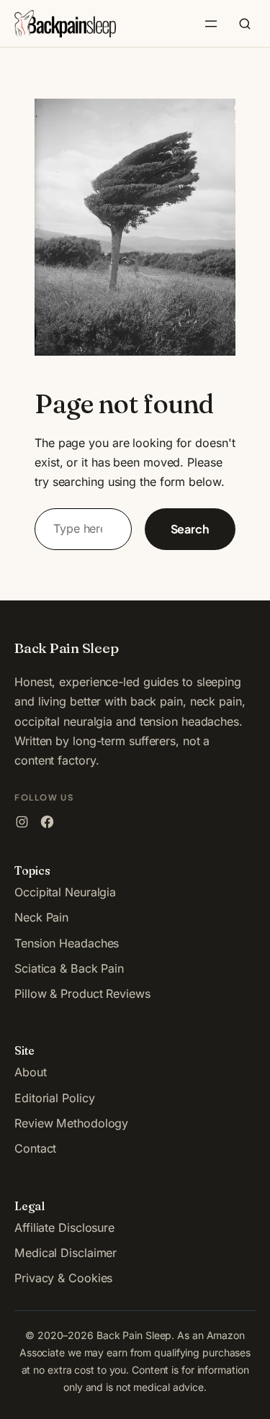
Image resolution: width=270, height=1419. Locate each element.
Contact (35, 1148)
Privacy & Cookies (63, 1278)
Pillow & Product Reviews (82, 993)
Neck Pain (41, 917)
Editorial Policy (54, 1098)
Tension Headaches (66, 943)
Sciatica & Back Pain (69, 968)
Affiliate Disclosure (64, 1227)
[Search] (244, 23)
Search (190, 528)
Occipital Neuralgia (65, 892)
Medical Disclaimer (65, 1252)
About (30, 1072)
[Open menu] (211, 23)
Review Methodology (71, 1123)
